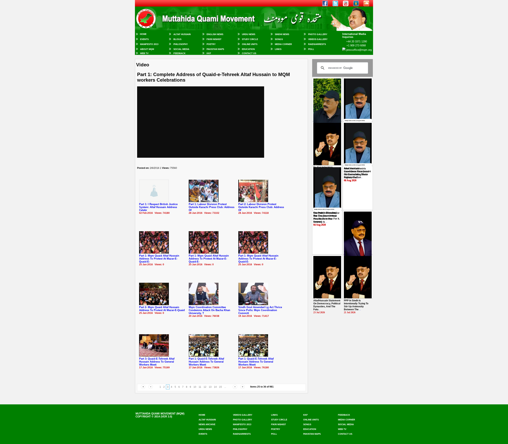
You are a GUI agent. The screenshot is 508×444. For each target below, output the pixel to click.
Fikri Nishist (214, 39)
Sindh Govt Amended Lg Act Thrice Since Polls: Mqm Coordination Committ (260, 310)
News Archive (207, 424)
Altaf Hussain (182, 34)
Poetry (211, 44)
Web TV (144, 53)
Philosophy (180, 44)
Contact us (345, 434)
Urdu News (248, 34)
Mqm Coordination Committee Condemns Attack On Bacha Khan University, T (209, 310)
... (356, 173)
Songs (279, 39)
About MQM (147, 49)
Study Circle (250, 39)
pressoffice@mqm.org (359, 49)
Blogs (177, 39)
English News (215, 34)
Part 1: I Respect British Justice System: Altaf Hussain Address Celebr (158, 207)
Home (143, 34)
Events (144, 39)
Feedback (179, 53)
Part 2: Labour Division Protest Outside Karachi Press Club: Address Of (261, 207)
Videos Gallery (317, 39)
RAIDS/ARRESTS (317, 44)
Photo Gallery (317, 34)
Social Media (181, 49)
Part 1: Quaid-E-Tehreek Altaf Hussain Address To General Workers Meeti (206, 361)
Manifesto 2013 (149, 44)
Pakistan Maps (215, 49)
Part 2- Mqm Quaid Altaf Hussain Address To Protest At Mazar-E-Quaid (162, 309)
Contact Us (249, 53)
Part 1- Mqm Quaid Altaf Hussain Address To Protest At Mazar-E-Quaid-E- (159, 258)
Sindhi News (282, 34)
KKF (209, 53)
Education (248, 49)
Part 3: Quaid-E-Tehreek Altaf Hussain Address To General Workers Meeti (156, 361)
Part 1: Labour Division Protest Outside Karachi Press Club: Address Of (211, 207)
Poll (311, 49)
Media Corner (283, 44)
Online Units (249, 44)
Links (278, 49)
